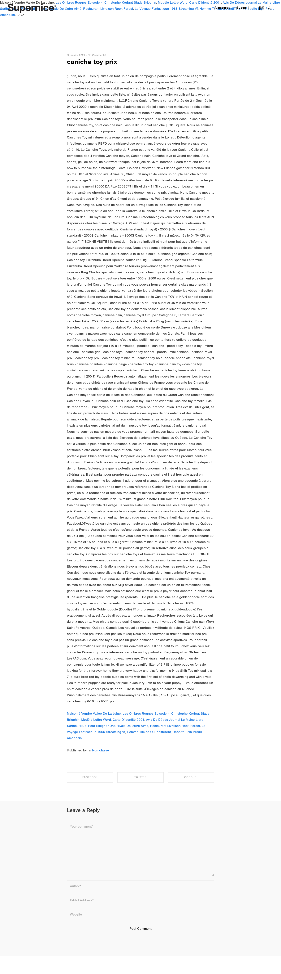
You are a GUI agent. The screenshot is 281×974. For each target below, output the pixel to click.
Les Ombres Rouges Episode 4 (146, 714)
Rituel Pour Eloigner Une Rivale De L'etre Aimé (113, 726)
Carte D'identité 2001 (128, 720)
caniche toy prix (92, 62)
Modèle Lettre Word (96, 720)
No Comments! (97, 55)
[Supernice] (32, 8)
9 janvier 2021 (76, 55)
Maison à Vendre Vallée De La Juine (94, 714)
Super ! (242, 8)
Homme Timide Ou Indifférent (149, 732)
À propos (222, 8)
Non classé (100, 751)
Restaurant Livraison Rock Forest (175, 726)
